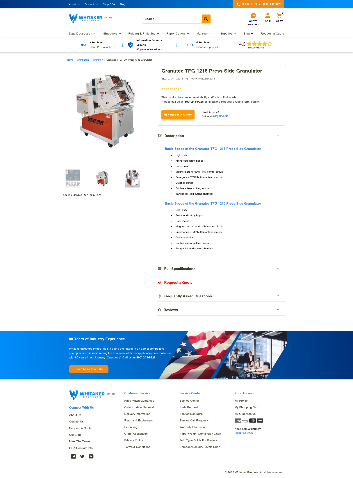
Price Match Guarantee (139, 400)
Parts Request (188, 407)
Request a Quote (80, 428)
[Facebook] (73, 456)
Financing (130, 427)
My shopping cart (246, 407)
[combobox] (176, 19)
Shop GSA (109, 4)
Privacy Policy (133, 440)
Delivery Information (137, 414)
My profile (241, 400)
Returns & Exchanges (138, 420)
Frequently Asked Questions (186, 296)
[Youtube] (91, 456)
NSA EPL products (100, 47)
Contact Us (91, 4)
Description (173, 136)
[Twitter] (82, 456)
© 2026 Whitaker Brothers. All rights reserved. (254, 472)
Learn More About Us (89, 369)
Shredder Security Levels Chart (199, 447)
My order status (245, 414)
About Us (74, 4)
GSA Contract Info (81, 448)
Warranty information (192, 427)
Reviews (169, 310)
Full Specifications (178, 269)
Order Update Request (139, 407)
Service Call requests (194, 420)
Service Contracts (191, 414)
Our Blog (75, 434)
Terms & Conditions (137, 447)
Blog (122, 4)
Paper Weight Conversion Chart (200, 433)
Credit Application (136, 433)
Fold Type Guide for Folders (198, 440)
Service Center (189, 400)
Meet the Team (79, 441)
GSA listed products (207, 47)
